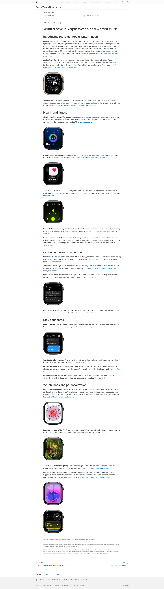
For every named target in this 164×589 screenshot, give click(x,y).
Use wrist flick (56, 262)
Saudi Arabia (125, 585)
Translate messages (86, 327)
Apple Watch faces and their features (60, 397)
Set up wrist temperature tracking (73, 105)
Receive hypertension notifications (94, 53)
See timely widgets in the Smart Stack (95, 477)
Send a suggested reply (77, 362)
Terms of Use (74, 585)
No (58, 574)
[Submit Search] (84, 16)
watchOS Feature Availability (88, 539)
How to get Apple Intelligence (100, 553)
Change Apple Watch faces (99, 468)
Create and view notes (95, 277)
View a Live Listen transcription (90, 313)
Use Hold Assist (100, 378)
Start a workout (48, 196)
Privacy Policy (65, 585)
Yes (47, 574)
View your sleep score (83, 122)
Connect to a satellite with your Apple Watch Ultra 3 (65, 546)
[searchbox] (101, 15)
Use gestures (93, 105)
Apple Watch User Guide (48, 7)
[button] (122, 2)
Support (42, 579)
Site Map (82, 585)
